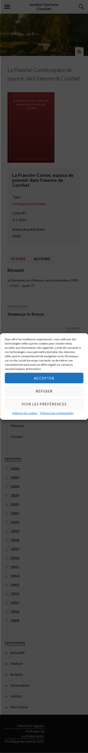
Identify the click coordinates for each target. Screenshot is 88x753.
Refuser (44, 391)
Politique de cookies (25, 413)
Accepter (44, 378)
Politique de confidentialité (57, 413)
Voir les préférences (44, 404)
